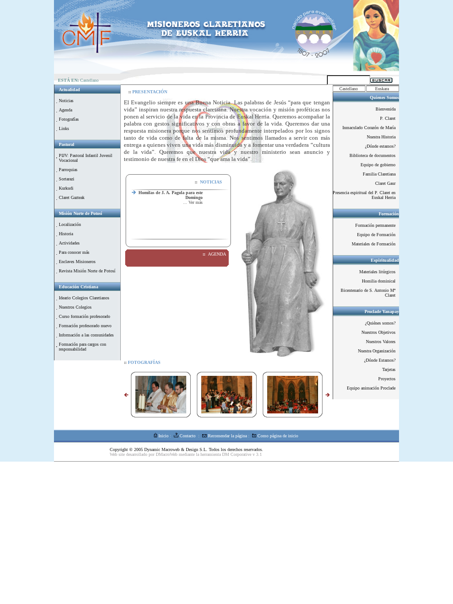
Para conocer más (74, 252)
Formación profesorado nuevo (85, 325)
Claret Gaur (385, 183)
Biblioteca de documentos (372, 155)
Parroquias (68, 169)
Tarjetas (388, 369)
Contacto (187, 435)
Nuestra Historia (381, 136)
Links (64, 128)
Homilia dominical (378, 281)
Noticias (66, 100)
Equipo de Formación (376, 234)
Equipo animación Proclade (371, 388)
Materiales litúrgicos (377, 271)
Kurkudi (66, 188)
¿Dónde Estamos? (379, 360)
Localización (70, 224)
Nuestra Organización (376, 350)
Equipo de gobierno (378, 164)
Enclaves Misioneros (77, 261)
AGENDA (217, 254)
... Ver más (193, 195)
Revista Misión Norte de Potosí (87, 270)
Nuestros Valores (380, 341)
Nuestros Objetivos (378, 332)
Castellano (348, 88)
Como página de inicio (277, 435)
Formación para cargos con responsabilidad (82, 347)
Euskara (382, 88)
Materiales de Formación (373, 243)
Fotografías (69, 119)
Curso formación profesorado (84, 316)
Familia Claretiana (379, 174)
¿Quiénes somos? (380, 323)
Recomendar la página (227, 435)
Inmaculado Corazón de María (368, 127)
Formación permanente (375, 225)
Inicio (163, 435)
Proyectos (386, 378)
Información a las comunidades (86, 335)
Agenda (65, 109)
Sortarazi (66, 178)
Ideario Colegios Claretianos (84, 297)
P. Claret (387, 118)
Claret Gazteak (71, 197)
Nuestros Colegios (75, 307)
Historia (66, 233)
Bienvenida (385, 109)
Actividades (69, 243)
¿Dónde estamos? (380, 146)
